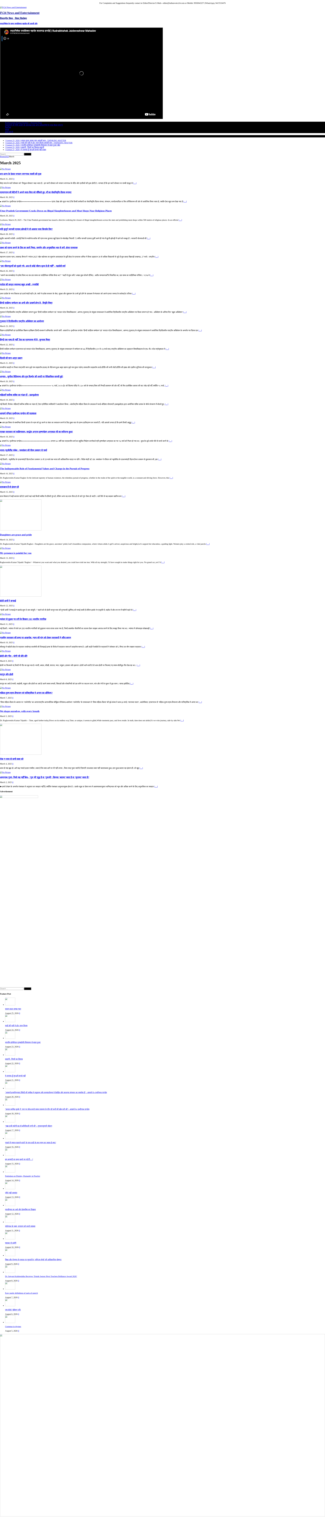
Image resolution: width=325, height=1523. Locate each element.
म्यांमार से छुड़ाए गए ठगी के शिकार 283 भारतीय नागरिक (23, 619)
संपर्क (7, 130)
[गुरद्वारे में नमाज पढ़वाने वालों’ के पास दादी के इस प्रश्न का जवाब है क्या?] (10, 1138)
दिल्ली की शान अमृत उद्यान (11, 358)
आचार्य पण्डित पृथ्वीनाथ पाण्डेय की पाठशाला (18, 413)
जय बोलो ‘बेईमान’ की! (13, 1310)
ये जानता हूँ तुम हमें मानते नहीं (15, 1076)
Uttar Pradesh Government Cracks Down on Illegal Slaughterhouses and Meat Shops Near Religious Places (56, 210)
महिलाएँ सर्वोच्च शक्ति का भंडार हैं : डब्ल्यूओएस (19, 395)
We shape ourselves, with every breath (19, 711)
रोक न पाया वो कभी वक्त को (11, 759)
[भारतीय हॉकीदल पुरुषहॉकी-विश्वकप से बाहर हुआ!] (10, 1038)
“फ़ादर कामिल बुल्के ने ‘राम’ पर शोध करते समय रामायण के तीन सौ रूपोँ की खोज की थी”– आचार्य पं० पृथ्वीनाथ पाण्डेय (47, 1109)
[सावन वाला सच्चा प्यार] (10, 1005)
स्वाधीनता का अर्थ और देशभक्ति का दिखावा (20, 1209)
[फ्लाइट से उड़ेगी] (10, 1239)
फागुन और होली (6, 674)
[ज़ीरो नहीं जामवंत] (10, 1188)
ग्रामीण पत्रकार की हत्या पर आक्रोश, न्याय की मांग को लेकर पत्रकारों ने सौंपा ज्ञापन (35, 637)
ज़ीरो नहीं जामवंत (11, 1193)
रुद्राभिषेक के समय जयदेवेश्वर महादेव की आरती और (18, 24)
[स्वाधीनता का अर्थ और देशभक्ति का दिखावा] (10, 1205)
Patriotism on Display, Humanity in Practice (22, 1176)
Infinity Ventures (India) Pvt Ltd (312, 1519)
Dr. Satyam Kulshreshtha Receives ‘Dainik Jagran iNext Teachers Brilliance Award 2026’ (41, 1276)
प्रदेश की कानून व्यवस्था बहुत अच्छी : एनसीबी (19, 284)
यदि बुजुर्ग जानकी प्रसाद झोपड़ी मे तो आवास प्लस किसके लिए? (26, 229)
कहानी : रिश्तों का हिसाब (14, 1059)
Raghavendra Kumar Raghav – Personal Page (23, 123)
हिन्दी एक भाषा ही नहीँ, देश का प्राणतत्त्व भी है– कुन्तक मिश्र (25, 339)
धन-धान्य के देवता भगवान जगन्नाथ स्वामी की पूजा (20, 174)
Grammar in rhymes (13, 1326)
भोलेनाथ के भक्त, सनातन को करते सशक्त (20, 1226)
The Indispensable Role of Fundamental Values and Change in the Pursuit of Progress (44, 468)
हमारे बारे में (9, 132)
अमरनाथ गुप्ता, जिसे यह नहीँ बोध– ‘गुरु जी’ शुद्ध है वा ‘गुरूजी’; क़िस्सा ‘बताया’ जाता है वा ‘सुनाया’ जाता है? (44, 777)
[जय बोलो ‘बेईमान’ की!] (10, 1305)
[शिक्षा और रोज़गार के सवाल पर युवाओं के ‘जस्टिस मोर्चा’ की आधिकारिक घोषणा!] (10, 1255)
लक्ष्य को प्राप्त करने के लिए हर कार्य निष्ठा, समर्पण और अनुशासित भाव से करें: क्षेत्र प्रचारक (39, 247)
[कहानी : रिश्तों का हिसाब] (10, 1055)
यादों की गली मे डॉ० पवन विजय (16, 1026)
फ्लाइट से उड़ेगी (10, 1243)
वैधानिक (8, 127)
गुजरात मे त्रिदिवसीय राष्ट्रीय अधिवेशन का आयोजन (22, 321)
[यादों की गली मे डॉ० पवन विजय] (10, 1021)
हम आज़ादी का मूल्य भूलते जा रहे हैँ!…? (19, 1159)
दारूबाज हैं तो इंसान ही (9, 487)
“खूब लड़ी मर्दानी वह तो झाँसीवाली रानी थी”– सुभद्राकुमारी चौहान (28, 1126)
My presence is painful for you (15, 553)
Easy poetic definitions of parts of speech (21, 1293)
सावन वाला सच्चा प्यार (13, 1009)
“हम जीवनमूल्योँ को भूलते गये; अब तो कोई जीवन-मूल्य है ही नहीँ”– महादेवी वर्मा (32, 266)
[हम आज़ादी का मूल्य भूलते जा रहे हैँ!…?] (10, 1155)
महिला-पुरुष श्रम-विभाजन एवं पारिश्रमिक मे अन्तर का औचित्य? (26, 693)
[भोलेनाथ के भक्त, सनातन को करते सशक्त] (10, 1222)
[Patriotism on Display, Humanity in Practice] (10, 1172)
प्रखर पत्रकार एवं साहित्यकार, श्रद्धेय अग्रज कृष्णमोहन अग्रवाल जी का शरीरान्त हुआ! (36, 431)
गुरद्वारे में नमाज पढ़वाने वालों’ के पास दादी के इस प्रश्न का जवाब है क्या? (30, 1143)
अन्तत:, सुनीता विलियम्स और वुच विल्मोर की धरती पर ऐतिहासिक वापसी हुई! (31, 376)
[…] (134, 183)
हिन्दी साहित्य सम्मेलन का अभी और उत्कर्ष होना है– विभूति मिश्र (26, 303)
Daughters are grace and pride (16, 534)
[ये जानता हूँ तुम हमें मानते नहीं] (10, 1071)
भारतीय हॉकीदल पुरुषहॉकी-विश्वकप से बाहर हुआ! (23, 1042)
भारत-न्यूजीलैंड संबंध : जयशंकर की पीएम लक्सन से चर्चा (23, 450)
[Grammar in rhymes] (10, 1322)
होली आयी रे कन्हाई (8, 600)
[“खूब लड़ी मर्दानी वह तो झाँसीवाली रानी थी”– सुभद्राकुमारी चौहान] (10, 1122)
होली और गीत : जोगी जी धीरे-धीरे (13, 656)
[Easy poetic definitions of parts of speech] (10, 1289)
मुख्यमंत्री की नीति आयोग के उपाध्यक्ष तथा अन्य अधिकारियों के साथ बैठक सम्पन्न (34, 125)
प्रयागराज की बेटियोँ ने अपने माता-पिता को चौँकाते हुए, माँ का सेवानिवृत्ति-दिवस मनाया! (36, 192)
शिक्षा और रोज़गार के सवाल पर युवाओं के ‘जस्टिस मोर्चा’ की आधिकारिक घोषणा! (33, 1260)
